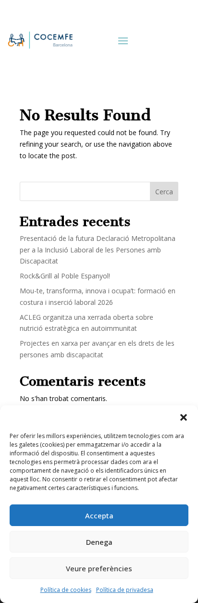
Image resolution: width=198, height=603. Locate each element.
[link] (39, 40)
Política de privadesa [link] (124, 590)
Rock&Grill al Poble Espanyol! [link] (65, 275)
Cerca (164, 191)
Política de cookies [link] (65, 590)
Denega (99, 542)
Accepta (99, 515)
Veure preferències (99, 568)
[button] (183, 417)
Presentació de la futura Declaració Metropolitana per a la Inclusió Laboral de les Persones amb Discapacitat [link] (97, 250)
